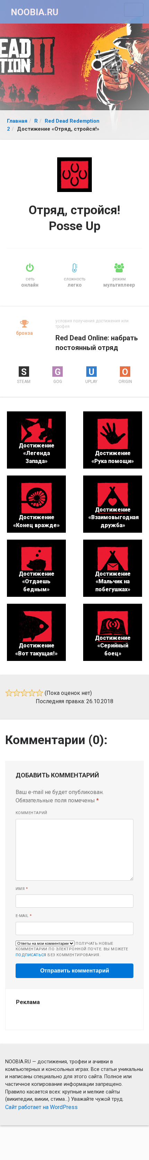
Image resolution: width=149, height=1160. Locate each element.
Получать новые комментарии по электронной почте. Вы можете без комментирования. (72, 949)
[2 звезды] (16, 693)
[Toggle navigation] (133, 10)
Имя (22, 889)
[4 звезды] (32, 693)
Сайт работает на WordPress (41, 1107)
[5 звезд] (39, 693)
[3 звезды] (24, 693)
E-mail (24, 916)
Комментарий (31, 813)
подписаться (31, 955)
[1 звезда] (9, 693)
